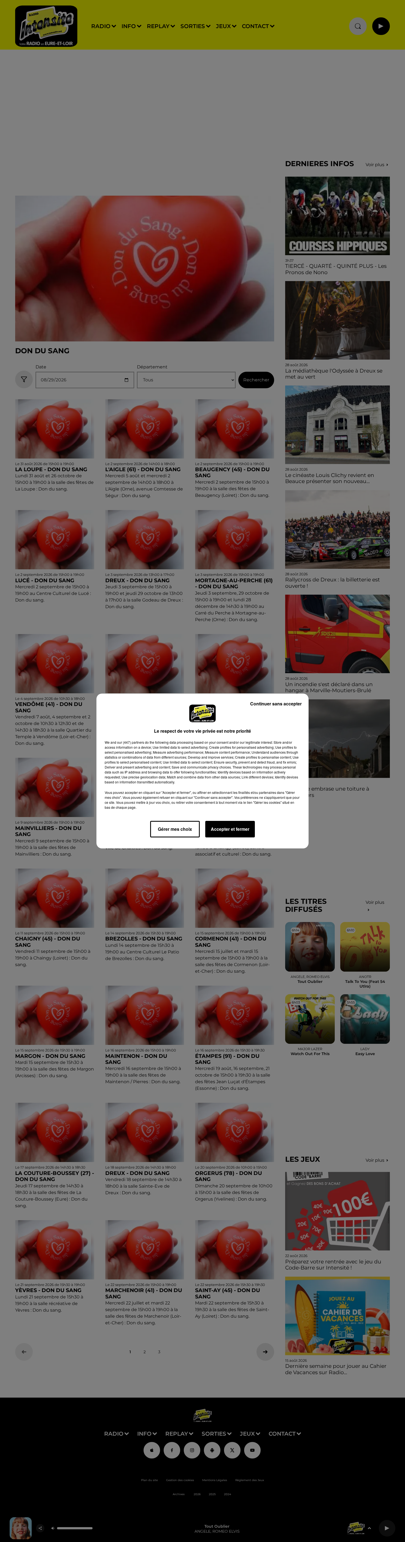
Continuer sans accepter (276, 703)
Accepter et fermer (230, 829)
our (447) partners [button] (130, 742)
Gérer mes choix (175, 829)
